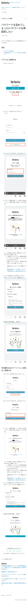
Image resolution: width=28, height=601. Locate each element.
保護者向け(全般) (15, 7)
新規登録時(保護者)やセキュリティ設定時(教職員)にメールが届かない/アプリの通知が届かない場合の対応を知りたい (14, 567)
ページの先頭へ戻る (6, 559)
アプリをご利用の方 (9, 51)
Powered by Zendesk (22, 599)
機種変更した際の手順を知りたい (9, 571)
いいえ (17, 550)
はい (10, 550)
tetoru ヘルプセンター (6, 7)
